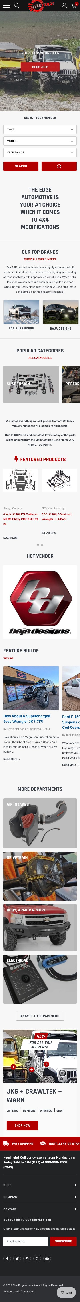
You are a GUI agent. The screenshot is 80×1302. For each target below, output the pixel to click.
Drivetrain (17, 857)
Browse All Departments (40, 1016)
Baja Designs (60, 329)
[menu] (6, 5)
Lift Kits (13, 1111)
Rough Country (12, 508)
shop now (22, 1125)
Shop (59, 1111)
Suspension (18, 384)
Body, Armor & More (26, 910)
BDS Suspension (21, 328)
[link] (20, 486)
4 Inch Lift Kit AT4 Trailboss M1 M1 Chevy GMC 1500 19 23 (20, 519)
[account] (64, 5)
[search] (17, 5)
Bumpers (29, 1111)
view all (8, 658)
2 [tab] (42, 545)
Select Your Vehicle (40, 117)
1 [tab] (38, 545)
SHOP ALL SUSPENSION (40, 259)
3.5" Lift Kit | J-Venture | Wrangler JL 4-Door (56, 517)
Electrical (17, 960)
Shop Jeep (40, 67)
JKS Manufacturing (53, 508)
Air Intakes (18, 804)
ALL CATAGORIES (40, 357)
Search (21, 166)
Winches (46, 1111)
